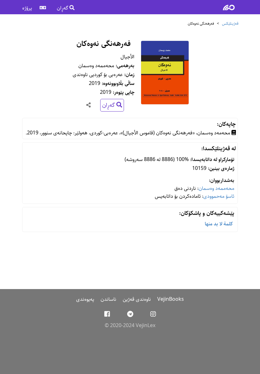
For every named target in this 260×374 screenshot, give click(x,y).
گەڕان (63, 8)
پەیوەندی (85, 299)
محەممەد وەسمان (216, 188)
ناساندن (108, 299)
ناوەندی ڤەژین (137, 299)
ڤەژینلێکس (230, 24)
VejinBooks (170, 299)
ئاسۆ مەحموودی (218, 196)
